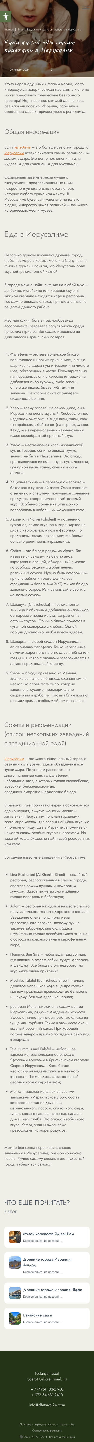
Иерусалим (14, 153)
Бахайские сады (37, 1315)
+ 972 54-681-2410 (47, 1395)
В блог (10, 1212)
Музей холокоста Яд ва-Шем (48, 1234)
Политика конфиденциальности (39, 1424)
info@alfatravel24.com (47, 1405)
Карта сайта (67, 1424)
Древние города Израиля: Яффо (52, 1290)
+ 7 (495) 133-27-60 (47, 1389)
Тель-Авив (22, 147)
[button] (5, 16)
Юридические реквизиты (47, 1431)
